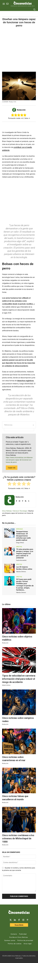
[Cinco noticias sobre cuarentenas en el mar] (19, 741)
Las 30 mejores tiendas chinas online (24, 568)
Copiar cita (11, 467)
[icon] (7, 4)
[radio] (9, 484)
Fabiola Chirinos (21, 571)
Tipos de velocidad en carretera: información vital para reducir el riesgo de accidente (19, 678)
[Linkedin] (14, 920)
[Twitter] (10, 920)
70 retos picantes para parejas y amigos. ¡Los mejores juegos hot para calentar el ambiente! (24, 553)
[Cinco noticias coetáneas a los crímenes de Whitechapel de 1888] (19, 819)
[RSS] (25, 500)
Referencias (8, 425)
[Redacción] (14, 110)
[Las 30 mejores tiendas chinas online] (9, 568)
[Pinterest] (22, 500)
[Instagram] (19, 500)
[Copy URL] (27, 125)
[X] (12, 125)
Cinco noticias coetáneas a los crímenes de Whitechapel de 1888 (18, 838)
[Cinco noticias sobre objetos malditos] (19, 621)
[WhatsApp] (22, 125)
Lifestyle (19, 546)
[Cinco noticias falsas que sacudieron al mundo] (19, 780)
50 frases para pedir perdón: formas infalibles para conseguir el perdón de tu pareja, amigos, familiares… (25, 584)
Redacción (21, 110)
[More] (32, 125)
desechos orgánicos (25, 380)
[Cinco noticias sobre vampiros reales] (19, 702)
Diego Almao (20, 543)
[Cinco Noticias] (19, 912)
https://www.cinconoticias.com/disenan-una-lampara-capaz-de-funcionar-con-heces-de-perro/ (19, 459)
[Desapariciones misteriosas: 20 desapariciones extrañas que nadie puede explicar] (9, 533)
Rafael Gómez (6, 685)
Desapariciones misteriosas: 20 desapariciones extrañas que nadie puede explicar (23, 536)
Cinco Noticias (7, 511)
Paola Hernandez (21, 560)
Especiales (19, 529)
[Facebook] (17, 125)
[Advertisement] (19, 49)
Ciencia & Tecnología (20, 511)
